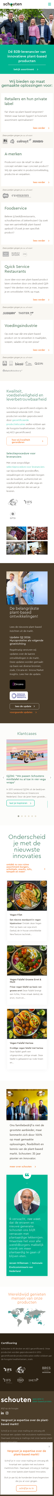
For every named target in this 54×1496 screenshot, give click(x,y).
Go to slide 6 (35, 816)
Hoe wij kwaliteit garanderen (21, 441)
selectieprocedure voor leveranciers (25, 467)
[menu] (51, 4)
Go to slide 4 (28, 816)
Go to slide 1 (18, 816)
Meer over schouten (21, 1166)
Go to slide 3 (25, 816)
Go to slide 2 (22, 816)
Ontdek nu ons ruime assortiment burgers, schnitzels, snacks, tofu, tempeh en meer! (19, 868)
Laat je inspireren (18, 803)
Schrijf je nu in (26, 1488)
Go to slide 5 (32, 816)
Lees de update (23, 706)
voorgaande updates (21, 712)
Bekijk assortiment (24, 69)
